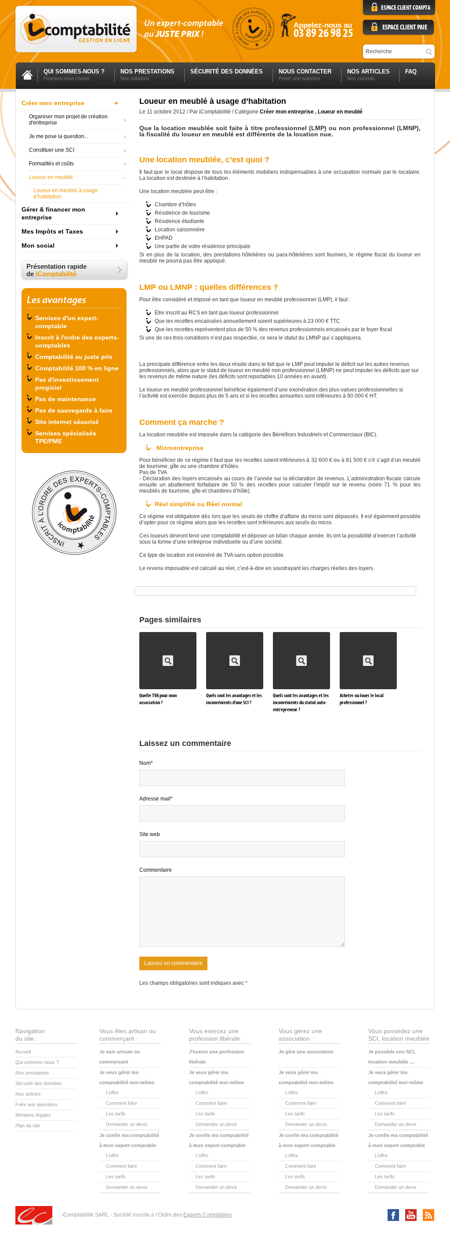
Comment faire (121, 1103)
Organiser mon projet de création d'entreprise (68, 119)
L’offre (112, 1092)
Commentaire (155, 870)
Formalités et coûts (51, 164)
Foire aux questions (36, 1104)
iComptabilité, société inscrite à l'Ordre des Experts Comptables (253, 29)
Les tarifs (116, 1113)
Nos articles (28, 1093)
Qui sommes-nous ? (37, 1062)
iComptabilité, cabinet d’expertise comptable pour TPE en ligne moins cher (76, 29)
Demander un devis (127, 1124)
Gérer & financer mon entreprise (53, 213)
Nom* (146, 763)
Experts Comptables (207, 1215)
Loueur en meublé (51, 177)
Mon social (38, 245)
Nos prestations (32, 1072)
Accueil (23, 1051)
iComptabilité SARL (35, 1216)
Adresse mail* (156, 799)
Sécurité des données (38, 1083)
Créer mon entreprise (53, 102)
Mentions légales (33, 1115)
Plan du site (27, 1125)
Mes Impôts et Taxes (52, 231)
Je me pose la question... (58, 136)
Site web (149, 834)
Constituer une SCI (51, 150)
